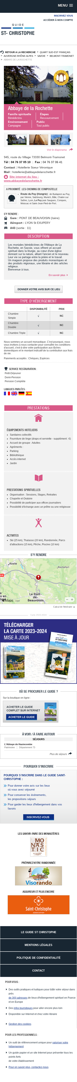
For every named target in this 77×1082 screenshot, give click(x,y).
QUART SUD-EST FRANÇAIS (55, 52)
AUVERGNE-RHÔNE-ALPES (18, 56)
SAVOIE (41, 56)
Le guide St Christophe (38, 932)
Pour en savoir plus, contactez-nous (28, 1067)
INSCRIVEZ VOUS (63, 15)
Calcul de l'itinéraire (63, 607)
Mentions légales (38, 945)
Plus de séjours (59, 754)
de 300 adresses (18, 997)
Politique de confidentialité (39, 957)
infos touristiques (23, 1008)
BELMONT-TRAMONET (62, 56)
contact (38, 970)
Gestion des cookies (20, 1024)
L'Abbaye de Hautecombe (18, 744)
